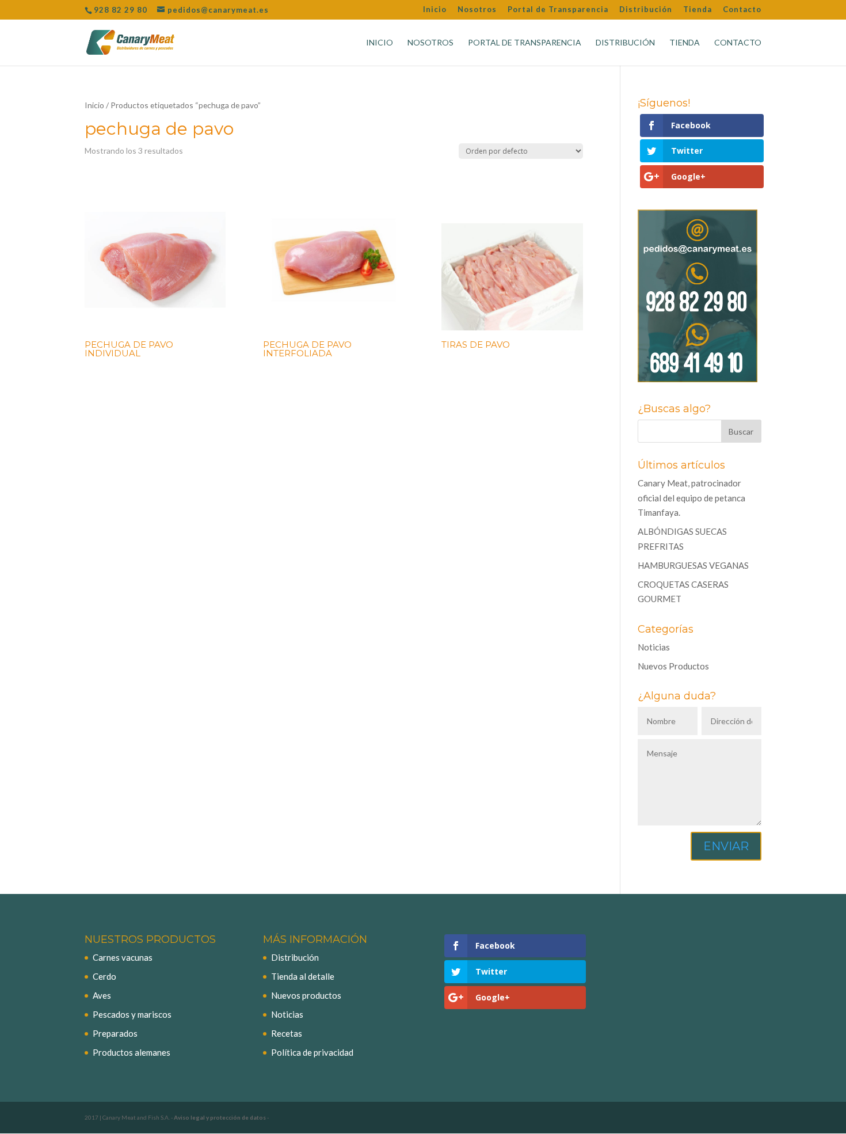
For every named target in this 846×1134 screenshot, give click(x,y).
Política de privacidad (312, 1052)
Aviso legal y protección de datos (220, 1117)
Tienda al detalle (302, 976)
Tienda (697, 10)
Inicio (435, 10)
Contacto (742, 10)
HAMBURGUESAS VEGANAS (693, 565)
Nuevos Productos (673, 666)
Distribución (645, 10)
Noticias (654, 647)
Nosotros (477, 10)
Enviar (726, 846)
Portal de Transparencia (558, 10)
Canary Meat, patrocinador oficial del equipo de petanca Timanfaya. (691, 497)
